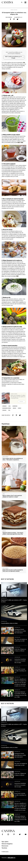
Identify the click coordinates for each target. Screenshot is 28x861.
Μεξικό (14, 408)
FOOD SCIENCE (5, 456)
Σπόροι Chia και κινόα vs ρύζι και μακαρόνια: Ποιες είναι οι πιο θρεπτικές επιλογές (13, 570)
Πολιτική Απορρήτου (7, 843)
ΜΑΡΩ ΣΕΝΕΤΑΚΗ (9, 17)
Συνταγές (4, 410)
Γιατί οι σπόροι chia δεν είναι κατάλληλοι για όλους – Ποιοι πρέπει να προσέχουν (13, 459)
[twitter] (17, 19)
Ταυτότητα (4, 848)
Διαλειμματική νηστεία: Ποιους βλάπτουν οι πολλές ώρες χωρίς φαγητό (20, 631)
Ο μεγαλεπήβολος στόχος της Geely (9, 623)
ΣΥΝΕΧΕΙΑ (21, 401)
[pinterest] (14, 19)
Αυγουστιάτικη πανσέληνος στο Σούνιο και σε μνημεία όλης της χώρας (20, 661)
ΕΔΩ (19, 142)
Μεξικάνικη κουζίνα (6, 408)
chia (24, 62)
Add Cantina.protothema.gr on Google (13, 57)
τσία (9, 410)
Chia (9, 406)
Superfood (15, 406)
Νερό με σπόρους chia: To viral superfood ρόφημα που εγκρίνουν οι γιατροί (12, 496)
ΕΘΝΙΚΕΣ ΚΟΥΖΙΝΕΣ (14, 9)
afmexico (4, 406)
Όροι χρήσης (5, 841)
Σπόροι (19, 408)
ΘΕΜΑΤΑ (4, 531)
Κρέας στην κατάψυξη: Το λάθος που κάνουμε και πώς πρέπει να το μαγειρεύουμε (18, 397)
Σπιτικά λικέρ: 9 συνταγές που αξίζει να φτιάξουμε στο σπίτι (20, 670)
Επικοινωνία (5, 846)
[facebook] (10, 19)
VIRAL (4, 493)
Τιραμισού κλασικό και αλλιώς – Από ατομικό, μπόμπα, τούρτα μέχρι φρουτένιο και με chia (13, 533)
